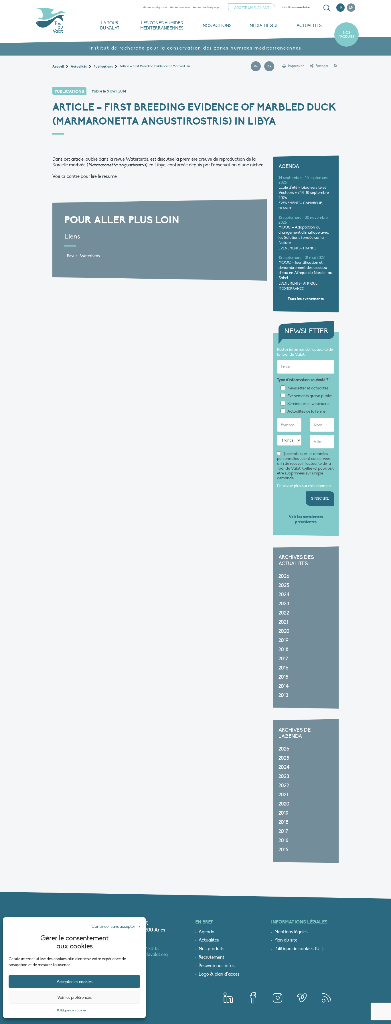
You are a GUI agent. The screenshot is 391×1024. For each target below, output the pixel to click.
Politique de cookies (71, 1010)
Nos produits (346, 35)
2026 (284, 576)
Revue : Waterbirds (83, 255)
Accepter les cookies (74, 981)
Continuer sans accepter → (116, 926)
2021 (283, 622)
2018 (284, 650)
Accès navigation (155, 7)
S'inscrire (320, 499)
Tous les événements (306, 298)
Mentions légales (291, 932)
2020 (284, 631)
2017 (283, 659)
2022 (284, 613)
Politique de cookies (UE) (299, 949)
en (351, 7)
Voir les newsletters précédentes (306, 519)
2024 (284, 595)
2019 (283, 640)
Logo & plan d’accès (219, 974)
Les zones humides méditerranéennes (161, 25)
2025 (284, 585)
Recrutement (211, 957)
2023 (284, 604)
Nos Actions (217, 25)
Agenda (206, 932)
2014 (284, 686)
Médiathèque (264, 25)
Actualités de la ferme (306, 411)
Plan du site (286, 940)
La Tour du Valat (109, 25)
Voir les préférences (74, 997)
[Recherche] (326, 8)
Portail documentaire (295, 7)
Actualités (309, 25)
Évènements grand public (309, 396)
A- (257, 66)
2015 (283, 677)
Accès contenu (180, 7)
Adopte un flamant (251, 8)
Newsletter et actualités (307, 388)
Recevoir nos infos (217, 965)
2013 (283, 695)
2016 (283, 668)
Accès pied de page (206, 7)
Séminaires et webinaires (308, 403)
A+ (270, 66)
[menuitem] (325, 8)
